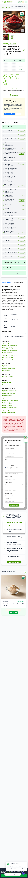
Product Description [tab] (6, 282)
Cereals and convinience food (10, 345)
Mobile (12, 465)
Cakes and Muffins (7, 352)
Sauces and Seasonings (8, 410)
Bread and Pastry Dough (9, 343)
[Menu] (2, 2)
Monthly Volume (8, 482)
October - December (8, 376)
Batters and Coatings (8, 359)
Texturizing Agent (7, 367)
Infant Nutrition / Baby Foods (10, 355)
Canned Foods (6, 402)
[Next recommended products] (25, 572)
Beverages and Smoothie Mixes (10, 400)
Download (22, 131)
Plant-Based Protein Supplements (11, 397)
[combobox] (13, 474)
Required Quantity (9, 448)
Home (2, 7)
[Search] (19, 2)
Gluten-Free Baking (7, 405)
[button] (26, 439)
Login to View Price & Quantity (13, 610)
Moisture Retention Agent (9, 368)
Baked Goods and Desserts (9, 412)
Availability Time (8, 498)
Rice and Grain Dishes (8, 357)
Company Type (8, 476)
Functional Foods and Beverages (10, 354)
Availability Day (8, 493)
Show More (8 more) (14, 562)
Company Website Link (10, 453)
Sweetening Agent (7, 395)
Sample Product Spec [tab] (18, 282)
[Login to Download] (24, 122)
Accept (14, 875)
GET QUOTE (13, 612)
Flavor (4, 384)
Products (8, 7)
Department (7, 471)
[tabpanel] (14, 358)
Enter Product (8, 442)
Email (6, 459)
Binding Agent (6, 370)
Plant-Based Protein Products (10, 390)
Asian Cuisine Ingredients (9, 348)
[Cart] (22, 2)
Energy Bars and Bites (8, 347)
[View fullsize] (22, 30)
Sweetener (5, 365)
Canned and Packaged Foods (10, 409)
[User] (26, 2)
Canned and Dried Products (9, 403)
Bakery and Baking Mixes (9, 393)
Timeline (6, 487)
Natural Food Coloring (8, 392)
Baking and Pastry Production (10, 407)
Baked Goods (6, 398)
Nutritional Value (7, 382)
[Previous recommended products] (22, 572)
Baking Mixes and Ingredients (10, 350)
